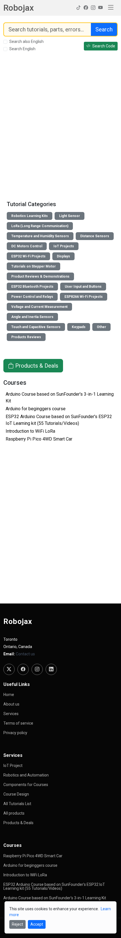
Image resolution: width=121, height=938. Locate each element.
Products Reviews (26, 337)
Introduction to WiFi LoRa (30, 431)
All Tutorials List (17, 804)
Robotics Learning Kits (29, 216)
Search (104, 29)
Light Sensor (69, 216)
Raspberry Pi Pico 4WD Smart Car (39, 439)
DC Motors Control (26, 246)
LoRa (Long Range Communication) (39, 226)
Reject (17, 924)
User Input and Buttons (83, 287)
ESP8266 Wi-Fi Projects (83, 297)
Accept (36, 924)
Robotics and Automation (26, 775)
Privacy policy (15, 733)
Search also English (26, 41)
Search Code (103, 46)
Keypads (79, 327)
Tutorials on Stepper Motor (33, 266)
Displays (63, 256)
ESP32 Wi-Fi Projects (28, 256)
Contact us (25, 654)
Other (101, 327)
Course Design (16, 794)
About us (11, 704)
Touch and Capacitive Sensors (35, 327)
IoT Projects (63, 246)
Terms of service (18, 723)
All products (13, 813)
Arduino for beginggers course (36, 408)
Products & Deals (36, 365)
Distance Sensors (94, 236)
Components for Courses (25, 785)
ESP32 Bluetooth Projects (32, 287)
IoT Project (13, 766)
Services (11, 714)
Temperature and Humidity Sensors (40, 236)
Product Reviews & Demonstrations (40, 276)
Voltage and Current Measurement (39, 307)
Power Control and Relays (32, 297)
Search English (22, 49)
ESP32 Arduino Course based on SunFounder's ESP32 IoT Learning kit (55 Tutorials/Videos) (54, 886)
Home (8, 695)
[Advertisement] (60, 127)
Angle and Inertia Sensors (32, 317)
